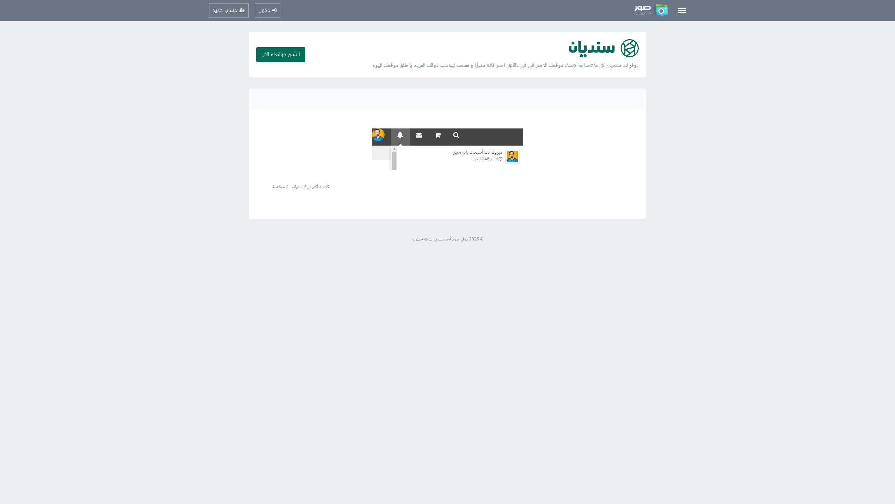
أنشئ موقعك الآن (281, 54)
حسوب (417, 239)
